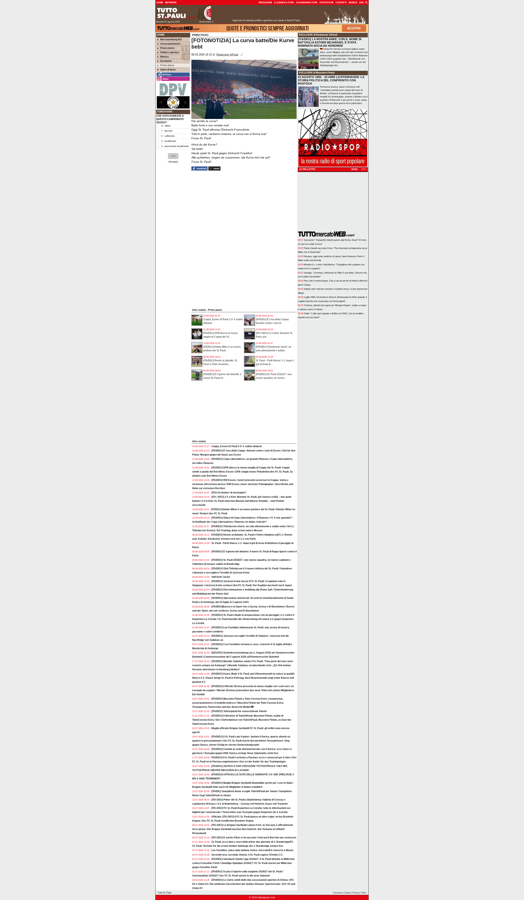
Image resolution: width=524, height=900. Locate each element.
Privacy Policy (359, 892)
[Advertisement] (173, 227)
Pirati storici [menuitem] (167, 48)
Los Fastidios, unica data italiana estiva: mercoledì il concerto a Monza (252, 850)
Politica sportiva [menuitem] (169, 52)
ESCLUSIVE (306, 34)
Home (161, 34)
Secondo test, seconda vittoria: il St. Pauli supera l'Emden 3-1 (247, 854)
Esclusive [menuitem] (166, 61)
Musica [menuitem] (164, 56)
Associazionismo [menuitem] (170, 43)
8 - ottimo (166, 125)
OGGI (354, 169)
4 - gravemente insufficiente (175, 146)
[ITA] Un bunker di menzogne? (228, 492)
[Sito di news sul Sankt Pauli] (183, 12)
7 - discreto (167, 131)
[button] (173, 156)
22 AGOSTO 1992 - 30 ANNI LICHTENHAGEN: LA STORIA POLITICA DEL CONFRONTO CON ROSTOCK (331, 80)
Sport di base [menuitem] (168, 69)
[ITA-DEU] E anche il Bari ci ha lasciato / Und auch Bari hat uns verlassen (253, 837)
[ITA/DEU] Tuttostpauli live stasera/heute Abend (239, 711)
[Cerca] (366, 2)
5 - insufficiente (168, 141)
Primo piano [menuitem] (167, 65)
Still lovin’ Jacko (220, 577)
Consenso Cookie (342, 892)
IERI (363, 169)
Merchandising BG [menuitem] (171, 39)
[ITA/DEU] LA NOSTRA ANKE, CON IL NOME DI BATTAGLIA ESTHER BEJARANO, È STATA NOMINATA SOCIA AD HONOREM (329, 42)
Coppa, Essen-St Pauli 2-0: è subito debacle (236, 446)
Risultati (173, 162)
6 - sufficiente (168, 136)
